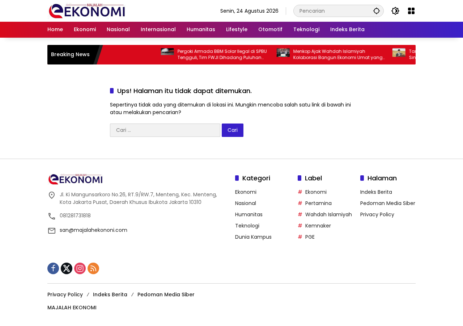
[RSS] (93, 268)
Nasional (245, 203)
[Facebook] (53, 268)
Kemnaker (318, 225)
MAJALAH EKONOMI (72, 307)
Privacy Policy (377, 214)
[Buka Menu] (411, 11)
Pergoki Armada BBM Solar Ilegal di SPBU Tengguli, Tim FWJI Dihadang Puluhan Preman (217, 55)
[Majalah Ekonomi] (86, 10)
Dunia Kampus (253, 237)
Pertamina (318, 203)
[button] (376, 11)
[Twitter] (66, 268)
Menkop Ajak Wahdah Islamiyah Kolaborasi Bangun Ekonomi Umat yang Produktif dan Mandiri (332, 55)
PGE (310, 237)
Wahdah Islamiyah (328, 214)
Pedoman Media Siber (387, 203)
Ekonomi (245, 192)
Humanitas (249, 214)
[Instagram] (80, 268)
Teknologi (247, 225)
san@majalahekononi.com (93, 230)
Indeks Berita (376, 192)
